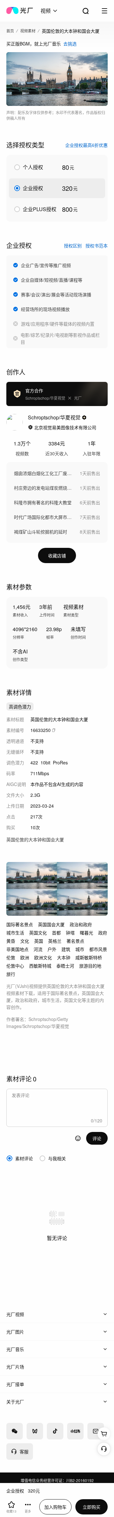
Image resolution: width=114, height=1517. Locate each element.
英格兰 (54, 941)
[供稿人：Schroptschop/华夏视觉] (14, 422)
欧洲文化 (43, 957)
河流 (38, 949)
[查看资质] (30, 427)
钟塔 (70, 932)
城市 (79, 949)
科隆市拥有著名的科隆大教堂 (43, 502)
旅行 (10, 974)
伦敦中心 (15, 965)
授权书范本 (97, 245)
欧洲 (24, 957)
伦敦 (10, 957)
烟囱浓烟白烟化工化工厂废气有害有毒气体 (43, 473)
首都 (56, 932)
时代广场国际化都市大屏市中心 (43, 517)
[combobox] (49, 11)
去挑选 (70, 43)
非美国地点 (17, 949)
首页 (10, 30)
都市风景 (98, 949)
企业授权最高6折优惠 (86, 145)
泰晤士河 (65, 965)
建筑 (65, 949)
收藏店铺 (57, 555)
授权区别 (73, 245)
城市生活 (15, 932)
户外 (52, 949)
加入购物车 (55, 1507)
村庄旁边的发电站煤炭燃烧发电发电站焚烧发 (43, 488)
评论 (96, 1138)
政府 (102, 932)
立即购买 (91, 1507)
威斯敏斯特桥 (88, 957)
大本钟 (63, 957)
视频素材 (27, 30)
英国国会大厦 (51, 924)
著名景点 (75, 941)
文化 (24, 941)
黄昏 (10, 941)
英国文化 (38, 932)
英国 (38, 941)
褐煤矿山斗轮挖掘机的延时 (40, 531)
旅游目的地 (90, 965)
